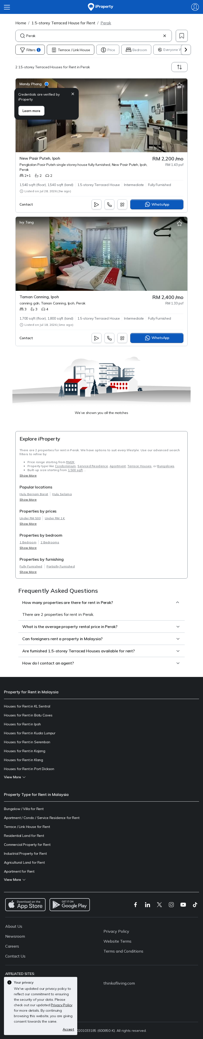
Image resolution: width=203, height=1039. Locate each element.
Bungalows (165, 466)
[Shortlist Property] (179, 85)
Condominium (65, 466)
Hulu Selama (62, 494)
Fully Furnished (31, 566)
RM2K (70, 462)
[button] (73, 94)
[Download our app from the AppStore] (25, 904)
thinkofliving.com (119, 983)
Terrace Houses (139, 466)
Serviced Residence (92, 466)
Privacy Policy (116, 931)
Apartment (118, 466)
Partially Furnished (61, 566)
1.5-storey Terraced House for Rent (63, 22)
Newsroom (15, 936)
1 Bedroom (28, 542)
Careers (12, 946)
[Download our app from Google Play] (70, 904)
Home (20, 22)
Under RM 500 (30, 518)
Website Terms (117, 941)
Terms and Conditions (123, 951)
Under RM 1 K (55, 518)
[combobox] (93, 35)
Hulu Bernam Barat (34, 494)
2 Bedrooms (50, 542)
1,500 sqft (75, 470)
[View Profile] (34, 83)
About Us (13, 926)
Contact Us (15, 956)
